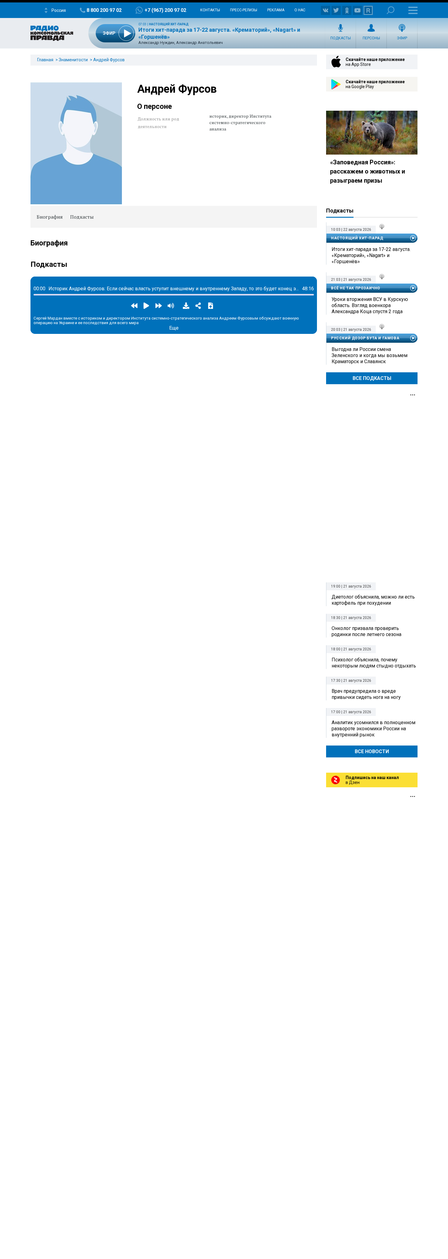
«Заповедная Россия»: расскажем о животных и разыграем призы (367, 171)
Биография (50, 216)
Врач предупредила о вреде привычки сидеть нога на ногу (366, 694)
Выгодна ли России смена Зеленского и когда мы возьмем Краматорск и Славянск (369, 355)
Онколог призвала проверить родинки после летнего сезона (366, 631)
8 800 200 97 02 (104, 10)
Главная (45, 59)
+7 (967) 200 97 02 (165, 10)
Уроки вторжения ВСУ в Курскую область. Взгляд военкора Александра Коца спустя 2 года (370, 305)
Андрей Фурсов (109, 59)
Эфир (402, 38)
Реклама (275, 10)
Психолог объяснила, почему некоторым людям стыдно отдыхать (374, 663)
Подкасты (340, 38)
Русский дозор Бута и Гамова (365, 338)
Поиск (390, 10)
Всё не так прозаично (355, 288)
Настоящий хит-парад (169, 24)
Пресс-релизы (243, 10)
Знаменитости (73, 59)
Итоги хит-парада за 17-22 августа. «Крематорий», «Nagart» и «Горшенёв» (371, 255)
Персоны (371, 38)
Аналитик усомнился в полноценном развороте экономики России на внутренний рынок (373, 729)
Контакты (210, 10)
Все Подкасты (372, 378)
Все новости (372, 751)
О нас (299, 10)
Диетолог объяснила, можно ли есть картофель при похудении (373, 600)
